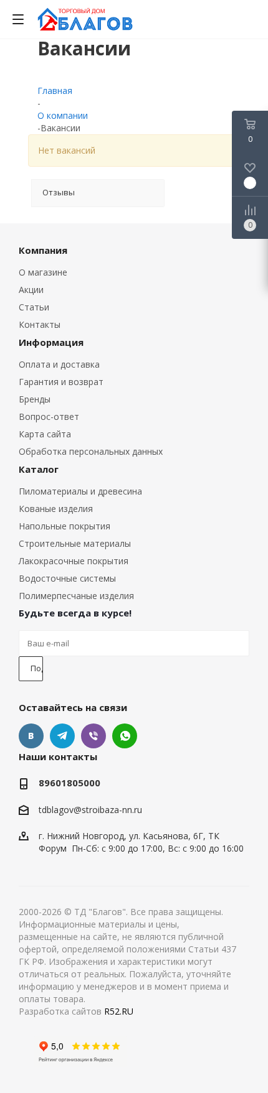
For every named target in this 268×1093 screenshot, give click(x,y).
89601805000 (69, 782)
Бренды (34, 399)
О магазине (43, 272)
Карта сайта (45, 434)
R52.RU (118, 1011)
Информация (51, 342)
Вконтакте (31, 735)
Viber (93, 735)
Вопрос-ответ (49, 416)
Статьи (34, 307)
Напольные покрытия (64, 526)
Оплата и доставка (59, 364)
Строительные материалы (75, 543)
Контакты (39, 324)
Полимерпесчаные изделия (76, 596)
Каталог (39, 469)
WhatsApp (124, 735)
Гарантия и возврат (61, 382)
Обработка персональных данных (91, 451)
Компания (43, 250)
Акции (31, 289)
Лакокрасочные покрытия (73, 561)
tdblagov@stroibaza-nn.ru (90, 810)
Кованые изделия (56, 508)
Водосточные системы (67, 578)
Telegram (62, 735)
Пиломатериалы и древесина (80, 491)
